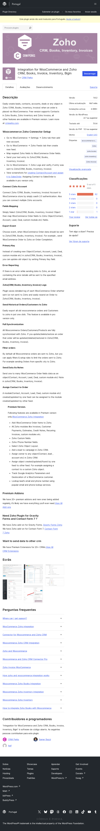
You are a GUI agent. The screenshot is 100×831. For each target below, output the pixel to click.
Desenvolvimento (44, 87)
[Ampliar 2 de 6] (18, 583)
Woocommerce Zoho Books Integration (22, 683)
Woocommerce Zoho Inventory (18, 700)
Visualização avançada (80, 169)
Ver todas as (91, 217)
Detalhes (9, 87)
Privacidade (8, 778)
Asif (10, 745)
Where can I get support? (15, 618)
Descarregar (90, 74)
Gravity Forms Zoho (52, 525)
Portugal (13, 812)
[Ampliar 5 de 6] (60, 567)
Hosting (6, 773)
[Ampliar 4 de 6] (39, 588)
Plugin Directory (9, 12)
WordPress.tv (59, 778)
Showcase (32, 764)
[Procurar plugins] (30, 27)
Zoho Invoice (91, 162)
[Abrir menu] (96, 4)
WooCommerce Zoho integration (18, 626)
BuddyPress (10, 800)
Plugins (30, 773)
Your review (74, 217)
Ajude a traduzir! (73, 19)
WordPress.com (11, 786)
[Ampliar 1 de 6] (18, 567)
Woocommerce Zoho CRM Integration (21, 643)
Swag (80, 778)
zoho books (91, 151)
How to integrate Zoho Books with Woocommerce (27, 708)
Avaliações (25, 87)
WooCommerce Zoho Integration (28, 416)
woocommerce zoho (89, 141)
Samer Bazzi (45, 739)
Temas (30, 769)
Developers (56, 773)
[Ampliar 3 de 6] (39, 567)
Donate (80, 773)
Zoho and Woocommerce (15, 651)
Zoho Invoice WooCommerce (17, 667)
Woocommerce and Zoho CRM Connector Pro (25, 659)
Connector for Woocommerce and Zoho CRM (25, 635)
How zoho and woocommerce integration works (26, 675)
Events (79, 769)
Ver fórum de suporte (79, 241)
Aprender (55, 764)
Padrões (31, 778)
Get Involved (82, 764)
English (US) (92, 135)
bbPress (8, 795)
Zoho (94, 146)
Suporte (93, 87)
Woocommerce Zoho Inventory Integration (23, 692)
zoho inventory (90, 156)
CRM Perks (27, 77)
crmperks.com (12, 123)
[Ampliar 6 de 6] (60, 580)
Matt (6, 791)
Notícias (6, 769)
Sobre (5, 764)
